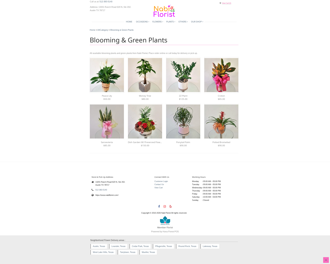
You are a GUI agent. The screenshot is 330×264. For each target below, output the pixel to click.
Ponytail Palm (183, 142)
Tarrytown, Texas (127, 252)
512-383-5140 (106, 2)
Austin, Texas (99, 246)
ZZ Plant (183, 95)
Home (129, 21)
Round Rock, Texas (187, 246)
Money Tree (145, 95)
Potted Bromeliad (221, 142)
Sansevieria (107, 142)
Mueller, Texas (148, 252)
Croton (221, 95)
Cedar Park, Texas (140, 246)
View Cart (158, 187)
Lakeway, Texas (210, 246)
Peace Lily (107, 95)
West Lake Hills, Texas (103, 252)
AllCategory (102, 30)
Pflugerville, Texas (163, 246)
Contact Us (159, 184)
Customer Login (161, 181)
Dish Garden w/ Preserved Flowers (145, 142)
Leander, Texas (118, 246)
